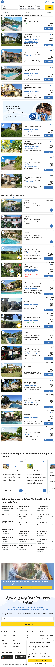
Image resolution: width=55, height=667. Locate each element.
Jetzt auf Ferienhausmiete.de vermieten (27, 587)
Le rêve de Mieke (28, 398)
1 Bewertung (33, 253)
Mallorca (3, 641)
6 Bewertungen (34, 417)
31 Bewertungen (34, 434)
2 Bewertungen (34, 288)
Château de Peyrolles (30, 382)
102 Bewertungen (34, 181)
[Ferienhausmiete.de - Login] (49, 2)
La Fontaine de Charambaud (31, 250)
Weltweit (4, 643)
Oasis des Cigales (28, 266)
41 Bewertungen (34, 164)
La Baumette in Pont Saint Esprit (33, 350)
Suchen (49, 7)
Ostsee (3, 638)
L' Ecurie (26, 234)
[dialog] (40, 653)
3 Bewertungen (34, 304)
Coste (25, 20)
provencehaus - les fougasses (32, 317)
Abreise (30, 6)
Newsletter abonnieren (27, 624)
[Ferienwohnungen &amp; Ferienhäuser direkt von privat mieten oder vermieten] (2, 2)
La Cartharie (27, 301)
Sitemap (3, 646)
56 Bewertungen (34, 55)
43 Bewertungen (34, 91)
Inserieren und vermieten (47, 635)
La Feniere (26, 202)
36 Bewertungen (34, 39)
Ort (4, 6)
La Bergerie (27, 218)
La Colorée (27, 431)
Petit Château (27, 366)
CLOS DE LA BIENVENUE (31, 334)
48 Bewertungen (34, 129)
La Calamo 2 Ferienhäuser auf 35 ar (33, 284)
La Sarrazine (27, 414)
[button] (53, 2)
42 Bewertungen (34, 73)
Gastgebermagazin (45, 638)
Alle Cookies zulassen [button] (40, 660)
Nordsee (3, 635)
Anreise (22, 6)
